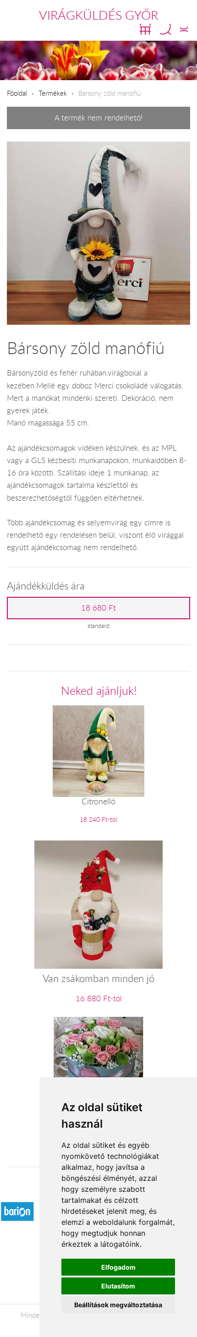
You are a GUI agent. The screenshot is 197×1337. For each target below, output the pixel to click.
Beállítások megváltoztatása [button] (118, 1305)
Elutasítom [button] (118, 1286)
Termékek (52, 93)
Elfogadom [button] (118, 1267)
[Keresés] (165, 29)
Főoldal (17, 93)
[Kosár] (145, 29)
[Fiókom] (184, 29)
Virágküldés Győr (98, 15)
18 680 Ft (98, 608)
